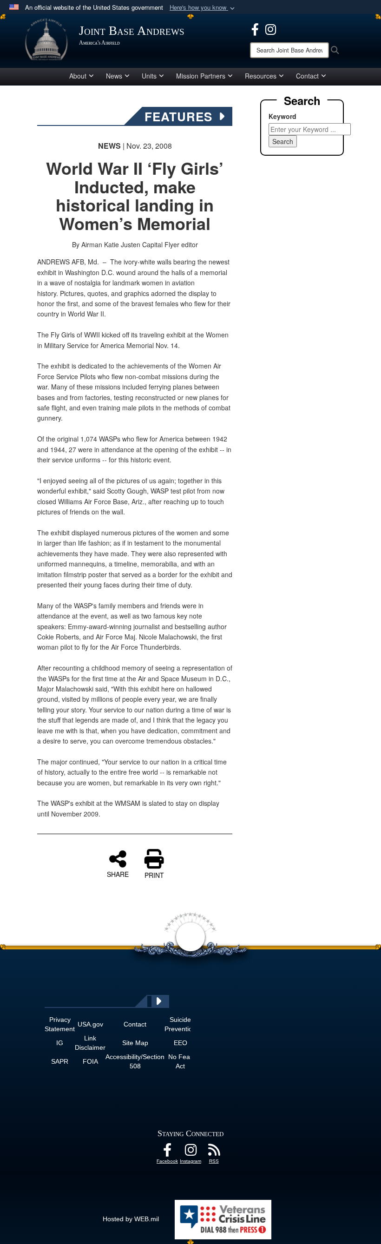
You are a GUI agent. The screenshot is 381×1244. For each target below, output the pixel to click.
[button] (203, 8)
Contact (307, 75)
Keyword (282, 116)
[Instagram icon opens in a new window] (270, 28)
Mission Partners (200, 75)
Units (149, 75)
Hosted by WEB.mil (131, 1219)
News (114, 75)
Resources (260, 75)
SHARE (118, 873)
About (77, 75)
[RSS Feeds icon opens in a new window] (213, 1152)
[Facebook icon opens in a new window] (255, 28)
